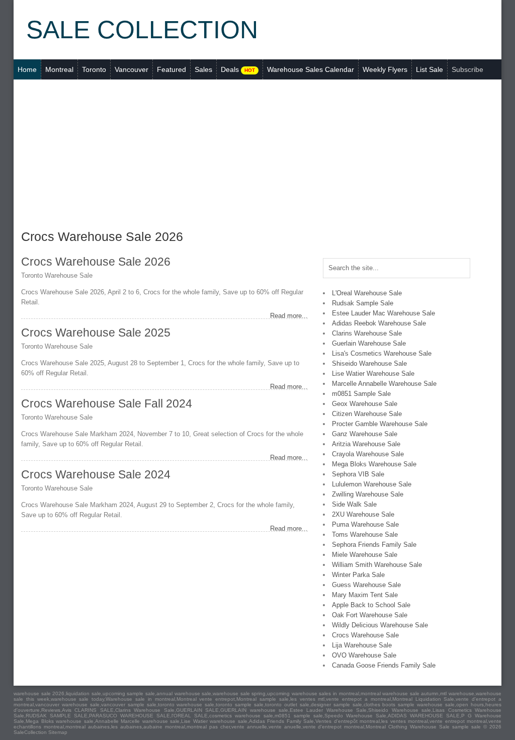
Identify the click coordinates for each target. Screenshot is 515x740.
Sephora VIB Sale (358, 474)
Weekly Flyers (385, 69)
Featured (171, 69)
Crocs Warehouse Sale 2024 (95, 474)
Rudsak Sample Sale (362, 303)
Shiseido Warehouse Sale (369, 363)
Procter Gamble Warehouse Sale (379, 424)
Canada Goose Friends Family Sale (384, 665)
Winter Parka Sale (358, 575)
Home (27, 69)
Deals (238, 69)
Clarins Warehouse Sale (367, 333)
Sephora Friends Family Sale (374, 544)
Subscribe (467, 69)
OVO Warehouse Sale (364, 655)
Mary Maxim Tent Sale (365, 595)
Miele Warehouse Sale (364, 554)
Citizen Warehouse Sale (367, 414)
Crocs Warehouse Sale (365, 635)
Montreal (59, 69)
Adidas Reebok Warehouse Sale (379, 323)
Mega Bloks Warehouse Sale (374, 464)
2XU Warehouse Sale (363, 514)
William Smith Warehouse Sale (377, 564)
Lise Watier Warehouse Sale (373, 373)
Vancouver (131, 69)
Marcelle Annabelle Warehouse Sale (384, 383)
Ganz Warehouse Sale (364, 434)
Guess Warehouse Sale (366, 585)
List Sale (429, 69)
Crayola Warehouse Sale (368, 454)
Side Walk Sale (354, 504)
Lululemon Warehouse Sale (371, 484)
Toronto (94, 69)
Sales (203, 69)
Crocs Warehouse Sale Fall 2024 (106, 403)
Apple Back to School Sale (371, 605)
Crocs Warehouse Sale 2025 (95, 332)
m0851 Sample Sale (361, 393)
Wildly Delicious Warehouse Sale (380, 625)
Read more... (289, 315)
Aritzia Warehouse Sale (366, 444)
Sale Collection (142, 30)
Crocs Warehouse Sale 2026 (95, 261)
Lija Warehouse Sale (362, 645)
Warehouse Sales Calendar (310, 69)
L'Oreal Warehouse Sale (367, 293)
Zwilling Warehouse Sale (367, 494)
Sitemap (57, 732)
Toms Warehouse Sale (365, 534)
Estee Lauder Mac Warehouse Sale (383, 313)
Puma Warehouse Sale (365, 524)
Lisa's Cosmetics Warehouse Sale (382, 353)
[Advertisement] (257, 155)
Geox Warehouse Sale (364, 403)
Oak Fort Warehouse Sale (369, 615)
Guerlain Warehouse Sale (369, 343)
